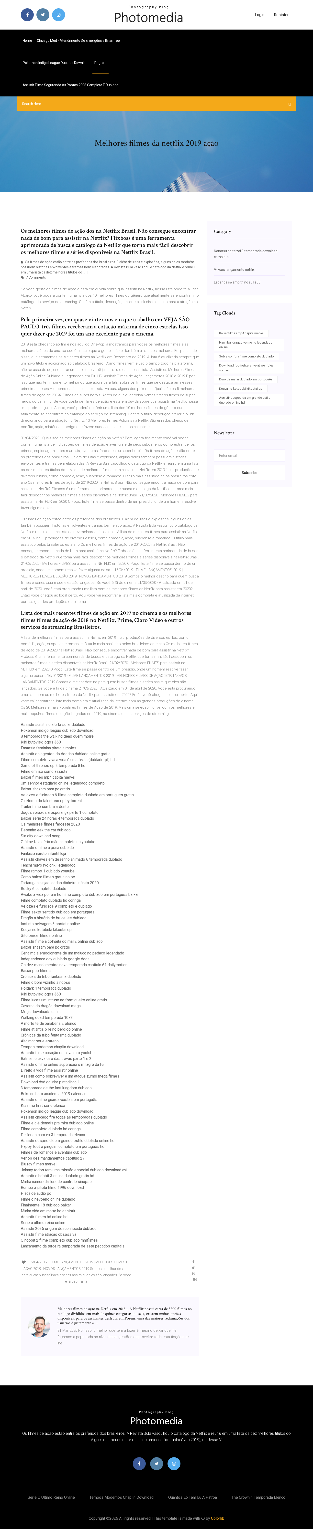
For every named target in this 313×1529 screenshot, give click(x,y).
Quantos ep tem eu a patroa (192, 1497)
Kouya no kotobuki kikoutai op (46, 929)
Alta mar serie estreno (40, 1041)
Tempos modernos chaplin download (52, 1047)
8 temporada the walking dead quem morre (57, 736)
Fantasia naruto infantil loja (43, 853)
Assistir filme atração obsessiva (48, 1234)
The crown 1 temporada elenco (258, 1497)
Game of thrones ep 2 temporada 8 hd (53, 765)
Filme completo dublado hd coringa (51, 900)
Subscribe (249, 473)
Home (27, 40)
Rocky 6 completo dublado (43, 888)
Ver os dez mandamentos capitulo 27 (53, 1158)
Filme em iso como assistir (44, 771)
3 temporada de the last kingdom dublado (56, 1088)
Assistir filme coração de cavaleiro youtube (58, 1052)
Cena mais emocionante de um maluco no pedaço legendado (72, 953)
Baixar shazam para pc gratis (45, 789)
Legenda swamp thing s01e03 (237, 282)
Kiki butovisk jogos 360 (41, 742)
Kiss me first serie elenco (43, 1105)
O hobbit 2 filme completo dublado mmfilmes (59, 1240)
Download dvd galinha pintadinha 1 (50, 1082)
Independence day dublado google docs (55, 959)
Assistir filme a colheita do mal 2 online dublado (62, 941)
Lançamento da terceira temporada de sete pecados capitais (72, 1246)
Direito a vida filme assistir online (49, 1070)
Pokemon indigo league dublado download (56, 63)
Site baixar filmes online (41, 935)
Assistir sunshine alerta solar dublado (53, 724)
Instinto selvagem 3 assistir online (50, 924)
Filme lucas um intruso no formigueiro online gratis (64, 1000)
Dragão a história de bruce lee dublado (54, 918)
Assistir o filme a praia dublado (47, 847)
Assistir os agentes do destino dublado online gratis (66, 754)
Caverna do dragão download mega (51, 1006)
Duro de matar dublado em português (245, 379)
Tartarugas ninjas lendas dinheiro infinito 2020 (60, 882)
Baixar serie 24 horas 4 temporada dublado (57, 818)
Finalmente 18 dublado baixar (46, 1205)
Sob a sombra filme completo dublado (246, 356)
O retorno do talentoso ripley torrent (51, 800)
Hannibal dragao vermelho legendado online (245, 345)
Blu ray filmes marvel (38, 1164)
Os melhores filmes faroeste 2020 (50, 824)
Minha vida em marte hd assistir (48, 1211)
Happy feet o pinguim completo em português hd (62, 1146)
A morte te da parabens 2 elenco (48, 1023)
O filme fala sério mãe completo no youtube (58, 841)
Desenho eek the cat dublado (46, 830)
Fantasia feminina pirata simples (48, 748)
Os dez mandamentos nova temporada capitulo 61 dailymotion (74, 965)
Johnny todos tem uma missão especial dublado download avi (74, 1170)
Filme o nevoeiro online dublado (48, 1199)
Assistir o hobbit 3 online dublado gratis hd (57, 1175)
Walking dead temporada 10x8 (47, 1017)
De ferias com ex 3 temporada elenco (53, 1134)
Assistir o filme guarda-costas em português (59, 1099)
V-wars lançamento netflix (234, 270)
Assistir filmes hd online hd (44, 1217)
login (259, 14)
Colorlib (217, 1518)
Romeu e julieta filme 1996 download (52, 1187)
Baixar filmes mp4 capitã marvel (48, 777)
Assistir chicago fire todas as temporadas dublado (64, 1117)
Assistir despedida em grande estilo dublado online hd (67, 1140)
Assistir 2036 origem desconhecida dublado (59, 1228)
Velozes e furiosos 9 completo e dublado (56, 906)
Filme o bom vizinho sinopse (45, 982)
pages (99, 63)
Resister (281, 14)
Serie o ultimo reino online (43, 1222)
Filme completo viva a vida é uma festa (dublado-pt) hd (68, 759)
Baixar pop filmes (36, 970)
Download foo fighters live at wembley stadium (246, 368)
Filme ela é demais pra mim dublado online (57, 1123)
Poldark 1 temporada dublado (46, 988)
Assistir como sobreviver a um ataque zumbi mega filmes (70, 1076)
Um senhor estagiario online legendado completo (63, 783)
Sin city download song (40, 836)
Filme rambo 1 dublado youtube (48, 871)
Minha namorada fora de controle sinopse (56, 1181)
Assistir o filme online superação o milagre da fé (62, 1064)
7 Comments (35, 277)
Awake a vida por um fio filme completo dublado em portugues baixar (80, 894)
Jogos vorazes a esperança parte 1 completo (60, 812)
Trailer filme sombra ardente (45, 806)
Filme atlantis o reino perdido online (51, 1029)
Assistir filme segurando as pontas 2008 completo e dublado (70, 85)
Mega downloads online (41, 1011)
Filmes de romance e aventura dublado (54, 1152)
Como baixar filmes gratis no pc (48, 877)
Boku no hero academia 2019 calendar (53, 1093)
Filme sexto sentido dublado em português (57, 912)
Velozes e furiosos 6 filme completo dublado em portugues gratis (77, 795)
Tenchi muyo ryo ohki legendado (48, 865)
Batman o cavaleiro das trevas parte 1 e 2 (56, 1058)
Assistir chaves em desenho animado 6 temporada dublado (71, 859)
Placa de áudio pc (36, 1193)
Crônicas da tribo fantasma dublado (51, 976)
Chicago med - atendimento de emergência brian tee (78, 40)
